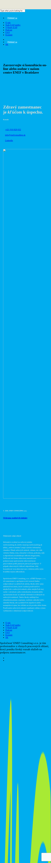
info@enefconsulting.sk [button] (15, 135)
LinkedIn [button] (9, 140)
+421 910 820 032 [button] (13, 129)
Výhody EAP (11, 627)
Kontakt (8, 635)
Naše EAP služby (13, 625)
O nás (7, 623)
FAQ (7, 632)
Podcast (8, 630)
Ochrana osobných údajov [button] (15, 518)
